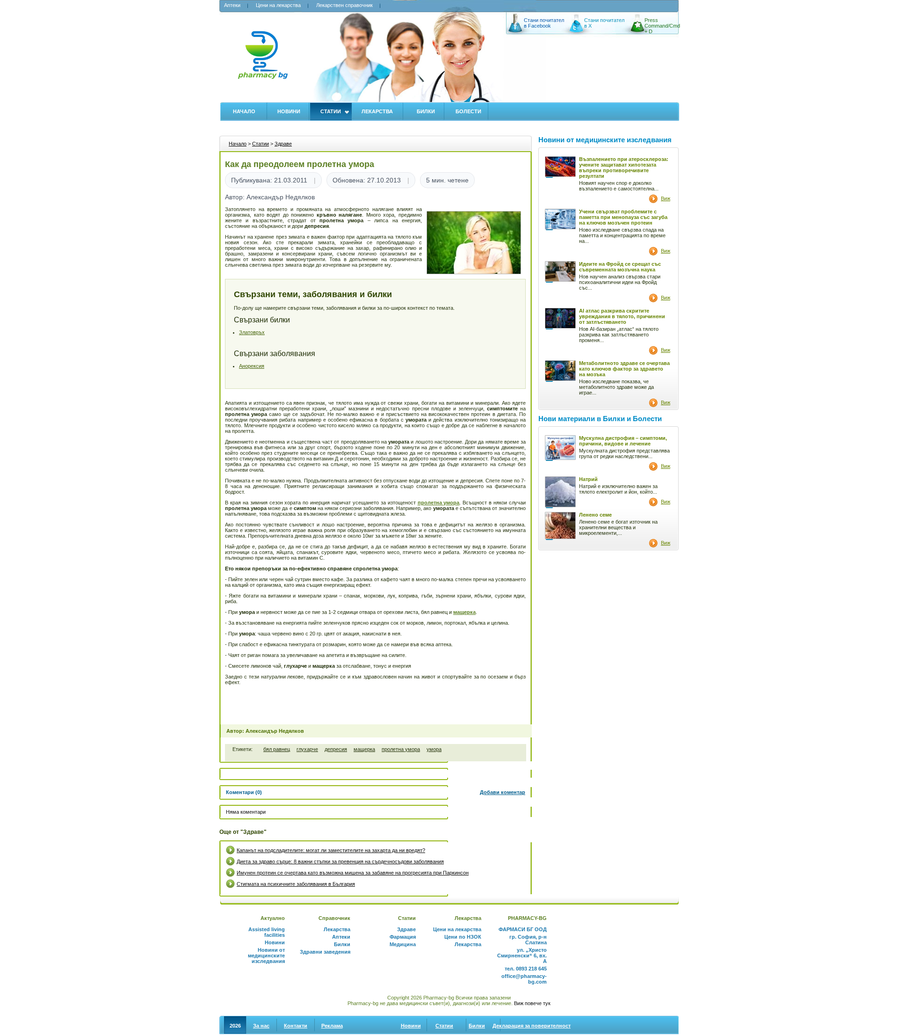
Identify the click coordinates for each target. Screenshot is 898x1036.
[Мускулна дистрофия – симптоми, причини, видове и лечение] (560, 458)
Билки (426, 111)
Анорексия (251, 366)
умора (434, 749)
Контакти (295, 1026)
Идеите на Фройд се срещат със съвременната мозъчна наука (620, 266)
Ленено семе (595, 515)
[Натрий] (560, 505)
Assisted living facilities (266, 932)
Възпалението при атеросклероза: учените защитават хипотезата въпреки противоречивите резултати (623, 167)
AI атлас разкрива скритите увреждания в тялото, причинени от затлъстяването (622, 316)
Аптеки (232, 5)
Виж (665, 198)
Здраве (283, 143)
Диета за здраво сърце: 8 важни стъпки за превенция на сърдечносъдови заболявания (340, 861)
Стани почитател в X (604, 23)
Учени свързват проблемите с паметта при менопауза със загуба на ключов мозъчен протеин (623, 217)
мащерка (364, 749)
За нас (261, 1026)
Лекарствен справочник (344, 5)
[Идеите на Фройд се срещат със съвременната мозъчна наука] (560, 280)
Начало (244, 111)
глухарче (307, 749)
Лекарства (377, 111)
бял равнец (276, 749)
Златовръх (252, 332)
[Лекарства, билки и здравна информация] (262, 60)
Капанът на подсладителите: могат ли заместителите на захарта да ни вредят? (331, 850)
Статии (330, 111)
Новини (288, 111)
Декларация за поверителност (531, 1026)
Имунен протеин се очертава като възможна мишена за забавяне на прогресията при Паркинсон (353, 872)
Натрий (588, 479)
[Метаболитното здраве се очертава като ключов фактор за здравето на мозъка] (560, 379)
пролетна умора (401, 749)
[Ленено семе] (560, 537)
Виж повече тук (532, 1003)
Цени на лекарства (278, 5)
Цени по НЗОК (462, 937)
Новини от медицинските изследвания (266, 955)
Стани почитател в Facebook (544, 23)
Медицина (403, 944)
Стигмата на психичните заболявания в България (296, 884)
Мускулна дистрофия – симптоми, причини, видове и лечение (623, 440)
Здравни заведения (325, 952)
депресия (336, 749)
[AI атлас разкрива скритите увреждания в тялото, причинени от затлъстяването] (560, 326)
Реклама (332, 1026)
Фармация (403, 937)
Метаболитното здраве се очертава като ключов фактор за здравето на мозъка (624, 368)
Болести (468, 111)
